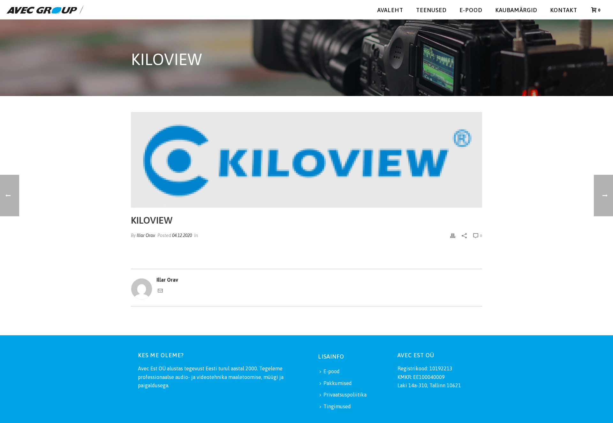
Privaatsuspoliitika (345, 394)
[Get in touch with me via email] (160, 291)
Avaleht (390, 10)
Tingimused (337, 406)
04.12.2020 (182, 235)
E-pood (470, 10)
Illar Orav (146, 235)
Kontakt (563, 10)
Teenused (431, 10)
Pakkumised (337, 383)
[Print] (452, 235)
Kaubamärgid (516, 10)
